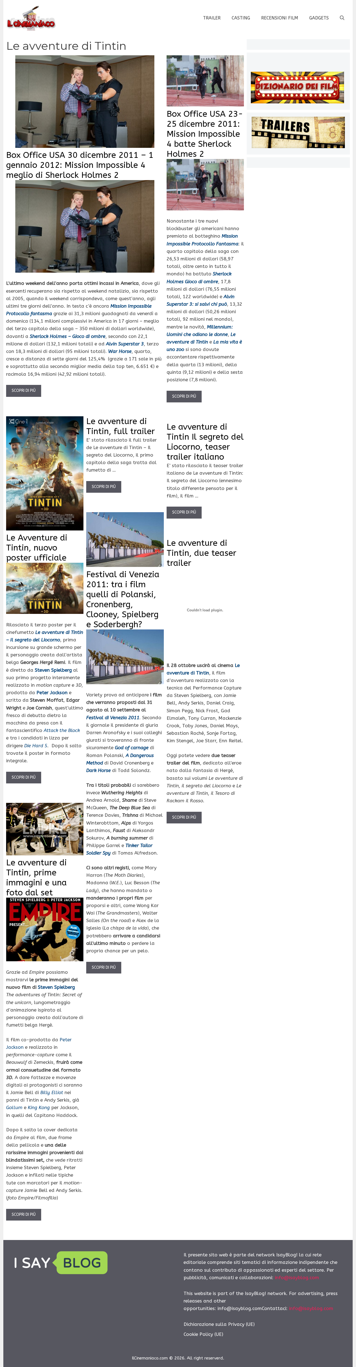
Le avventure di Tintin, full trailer (120, 426)
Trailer (212, 18)
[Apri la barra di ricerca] (342, 18)
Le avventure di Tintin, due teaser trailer (201, 553)
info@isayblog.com (297, 1277)
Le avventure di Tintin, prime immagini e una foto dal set (36, 878)
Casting (241, 18)
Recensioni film (279, 18)
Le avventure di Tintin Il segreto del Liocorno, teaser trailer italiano (205, 442)
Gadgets (319, 18)
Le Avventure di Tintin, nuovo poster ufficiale (36, 548)
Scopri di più (24, 390)
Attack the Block (62, 730)
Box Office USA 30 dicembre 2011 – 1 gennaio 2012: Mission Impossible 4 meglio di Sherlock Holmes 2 (80, 165)
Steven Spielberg (56, 987)
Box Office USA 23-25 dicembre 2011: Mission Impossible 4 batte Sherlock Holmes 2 (205, 134)
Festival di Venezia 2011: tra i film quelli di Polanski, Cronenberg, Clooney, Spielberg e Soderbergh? (122, 599)
